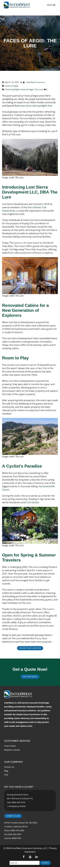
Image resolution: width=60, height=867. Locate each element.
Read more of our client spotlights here (33, 105)
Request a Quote (12, 749)
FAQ (6, 774)
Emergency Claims (17, 806)
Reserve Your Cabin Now (30, 648)
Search (45, 863)
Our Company (13, 761)
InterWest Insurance (35, 82)
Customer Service (17, 740)
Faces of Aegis (11, 86)
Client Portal (10, 746)
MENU (50, 5)
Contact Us (9, 767)
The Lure (39, 89)
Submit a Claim (13, 816)
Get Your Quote (30, 676)
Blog (6, 770)
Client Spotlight (12, 89)
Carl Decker (33, 502)
